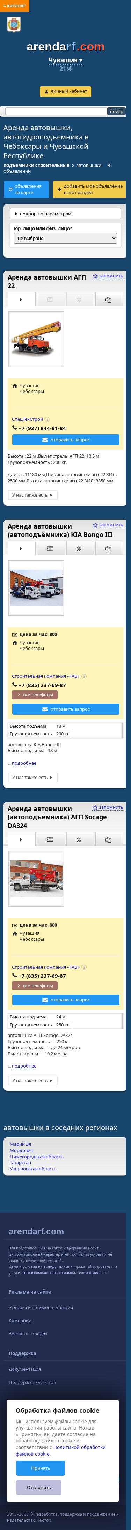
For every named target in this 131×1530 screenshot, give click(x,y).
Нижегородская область (37, 1162)
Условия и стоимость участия (41, 1313)
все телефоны (38, 701)
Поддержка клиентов (32, 1388)
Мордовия (21, 1156)
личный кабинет (69, 91)
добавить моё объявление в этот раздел (93, 189)
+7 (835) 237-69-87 (42, 690)
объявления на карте (28, 189)
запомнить (105, 282)
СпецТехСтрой (27, 425)
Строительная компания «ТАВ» (46, 682)
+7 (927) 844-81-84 (42, 433)
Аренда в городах (28, 1339)
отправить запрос (67, 446)
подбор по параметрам (46, 219)
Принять (40, 1468)
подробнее (24, 769)
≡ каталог (14, 5)
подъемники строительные (36, 165)
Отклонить (39, 1487)
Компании (20, 1326)
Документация (25, 1375)
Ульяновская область (33, 1174)
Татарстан (20, 1169)
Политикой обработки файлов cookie (61, 1450)
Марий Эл (20, 1150)
